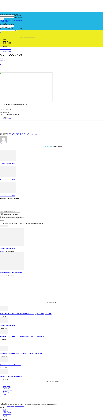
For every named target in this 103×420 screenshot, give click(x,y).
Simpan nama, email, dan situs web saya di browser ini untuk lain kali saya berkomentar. (23, 223)
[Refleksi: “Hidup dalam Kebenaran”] (4, 373)
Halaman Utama (4, 21)
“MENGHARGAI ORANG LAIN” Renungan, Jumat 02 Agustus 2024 (22, 336)
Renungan (5, 41)
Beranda (2, 49)
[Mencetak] (24, 68)
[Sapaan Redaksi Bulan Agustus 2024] (12, 269)
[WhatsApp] (18, 68)
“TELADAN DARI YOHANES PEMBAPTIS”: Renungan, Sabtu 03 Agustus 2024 (26, 314)
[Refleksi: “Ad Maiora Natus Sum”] (4, 362)
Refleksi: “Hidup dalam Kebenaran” (11, 376)
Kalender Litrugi (7, 118)
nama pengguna (17, 15)
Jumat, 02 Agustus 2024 (7, 180)
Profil (4, 39)
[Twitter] (7, 68)
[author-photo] (3, 142)
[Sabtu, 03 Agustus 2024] (8, 160)
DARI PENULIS (57, 146)
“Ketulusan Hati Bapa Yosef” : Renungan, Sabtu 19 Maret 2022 (22, 134)
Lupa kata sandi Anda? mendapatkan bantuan (11, 20)
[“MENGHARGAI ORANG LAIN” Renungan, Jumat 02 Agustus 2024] (4, 333)
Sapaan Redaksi (7, 42)
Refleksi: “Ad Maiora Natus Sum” (10, 365)
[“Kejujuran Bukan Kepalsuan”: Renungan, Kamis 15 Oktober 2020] (4, 350)
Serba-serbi (6, 45)
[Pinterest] (13, 68)
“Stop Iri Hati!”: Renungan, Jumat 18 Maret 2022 (20, 133)
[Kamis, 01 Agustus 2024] (8, 193)
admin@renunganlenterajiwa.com (15, 406)
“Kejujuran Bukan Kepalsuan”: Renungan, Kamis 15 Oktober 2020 (21, 353)
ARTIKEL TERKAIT (46, 146)
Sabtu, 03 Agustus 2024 (7, 163)
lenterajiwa (2, 60)
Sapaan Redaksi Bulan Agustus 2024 (11, 272)
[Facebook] (2, 68)
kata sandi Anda (18, 17)
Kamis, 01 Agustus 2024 (7, 196)
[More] (29, 68)
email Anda (16, 25)
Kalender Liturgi (7, 43)
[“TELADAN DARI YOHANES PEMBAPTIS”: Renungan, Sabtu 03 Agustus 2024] (4, 311)
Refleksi (5, 46)
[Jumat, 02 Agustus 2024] (8, 176)
